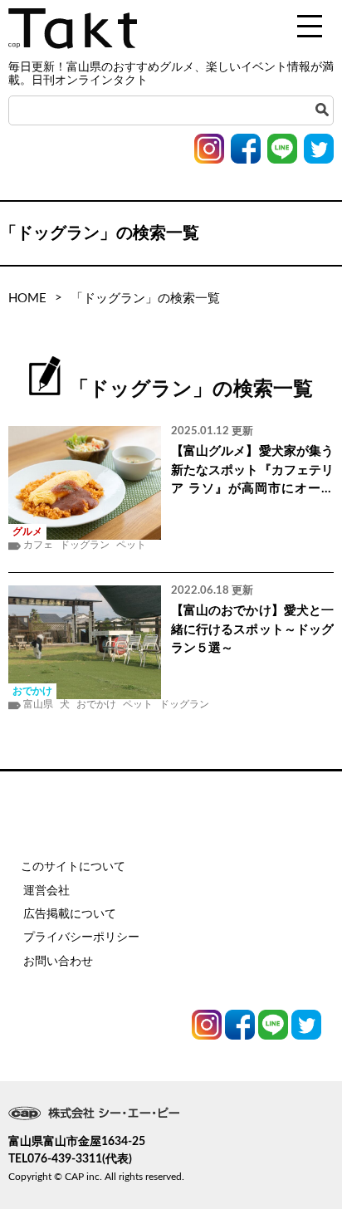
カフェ (38, 545)
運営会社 (46, 891)
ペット (131, 545)
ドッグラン (85, 545)
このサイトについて (73, 867)
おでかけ (96, 704)
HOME (27, 298)
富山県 (38, 704)
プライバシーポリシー (81, 937)
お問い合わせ (58, 961)
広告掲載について (69, 914)
